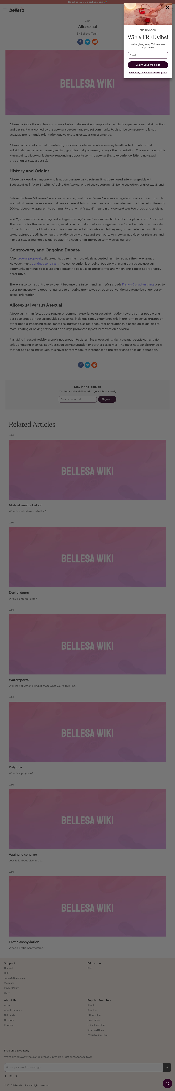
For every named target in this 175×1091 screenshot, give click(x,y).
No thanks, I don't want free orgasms (148, 73)
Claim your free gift (148, 64)
